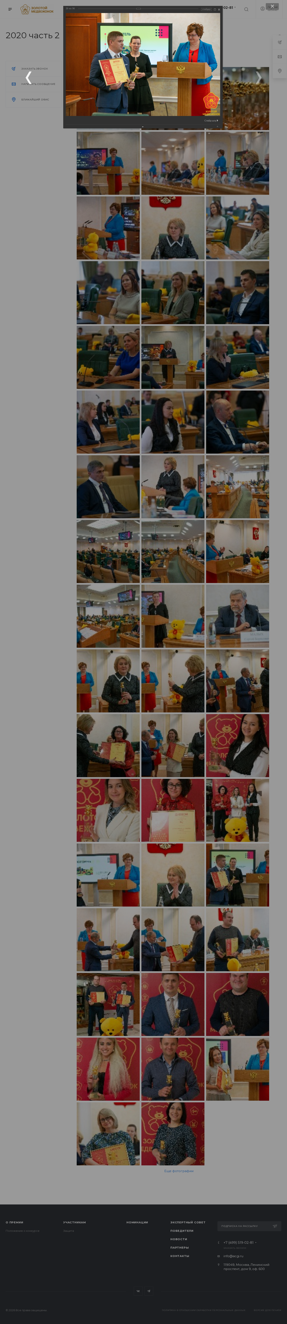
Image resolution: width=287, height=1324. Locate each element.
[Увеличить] (215, 10)
